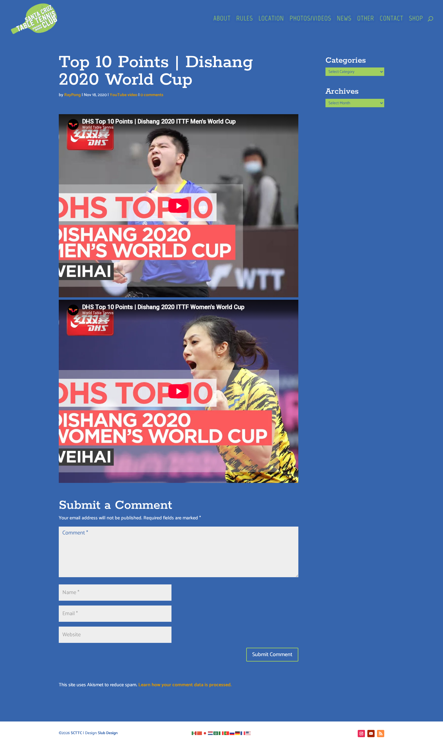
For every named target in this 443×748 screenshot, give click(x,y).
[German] (237, 733)
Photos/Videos (310, 19)
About (222, 19)
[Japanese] (205, 733)
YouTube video (123, 95)
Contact (391, 19)
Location (271, 19)
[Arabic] (216, 733)
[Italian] (221, 733)
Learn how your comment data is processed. (184, 685)
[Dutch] (210, 733)
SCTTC (76, 733)
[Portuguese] (227, 733)
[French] (243, 733)
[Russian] (232, 733)
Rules (244, 19)
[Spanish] (194, 733)
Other (365, 19)
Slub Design (108, 733)
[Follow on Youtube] (371, 733)
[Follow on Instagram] (361, 733)
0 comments (151, 95)
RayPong (72, 95)
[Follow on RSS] (380, 733)
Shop (416, 19)
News (344, 19)
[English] (248, 733)
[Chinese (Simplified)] (200, 733)
